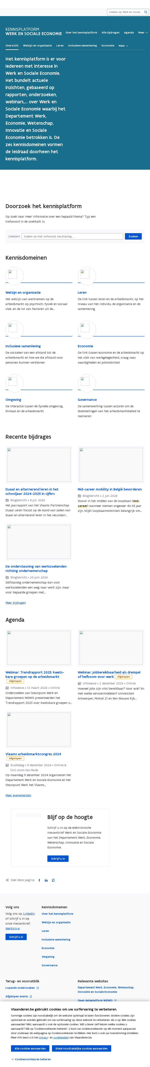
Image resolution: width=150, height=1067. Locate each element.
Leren (45, 931)
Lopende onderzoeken (20, 988)
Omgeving (48, 957)
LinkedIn (29, 914)
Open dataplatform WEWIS (95, 1000)
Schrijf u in (58, 859)
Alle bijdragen (110, 32)
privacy (43, 1037)
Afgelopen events (17, 996)
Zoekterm (14, 236)
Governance (49, 965)
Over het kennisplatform (81, 32)
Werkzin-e (12, 928)
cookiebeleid (61, 1037)
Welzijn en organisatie (56, 922)
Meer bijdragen (15, 603)
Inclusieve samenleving (56, 939)
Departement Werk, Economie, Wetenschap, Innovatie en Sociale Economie (106, 990)
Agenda (129, 32)
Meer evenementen (18, 795)
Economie (48, 948)
